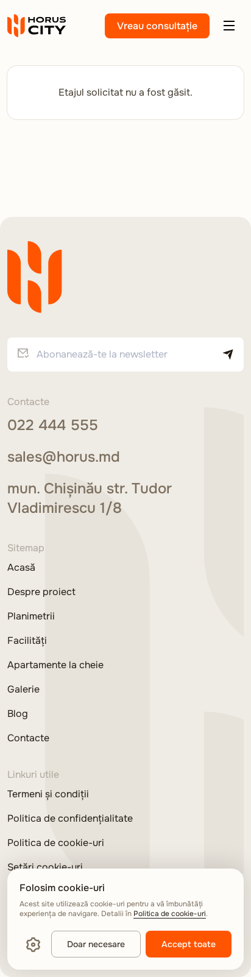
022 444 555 (52, 425)
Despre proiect (41, 592)
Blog (17, 714)
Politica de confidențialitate (70, 819)
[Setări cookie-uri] (32, 944)
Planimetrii (31, 616)
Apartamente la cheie (55, 665)
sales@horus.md (63, 457)
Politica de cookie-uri (55, 843)
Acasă (21, 568)
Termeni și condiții (48, 794)
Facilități (27, 641)
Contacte (28, 738)
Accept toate (188, 944)
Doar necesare (96, 944)
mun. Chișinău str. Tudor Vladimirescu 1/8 (89, 498)
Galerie (23, 689)
